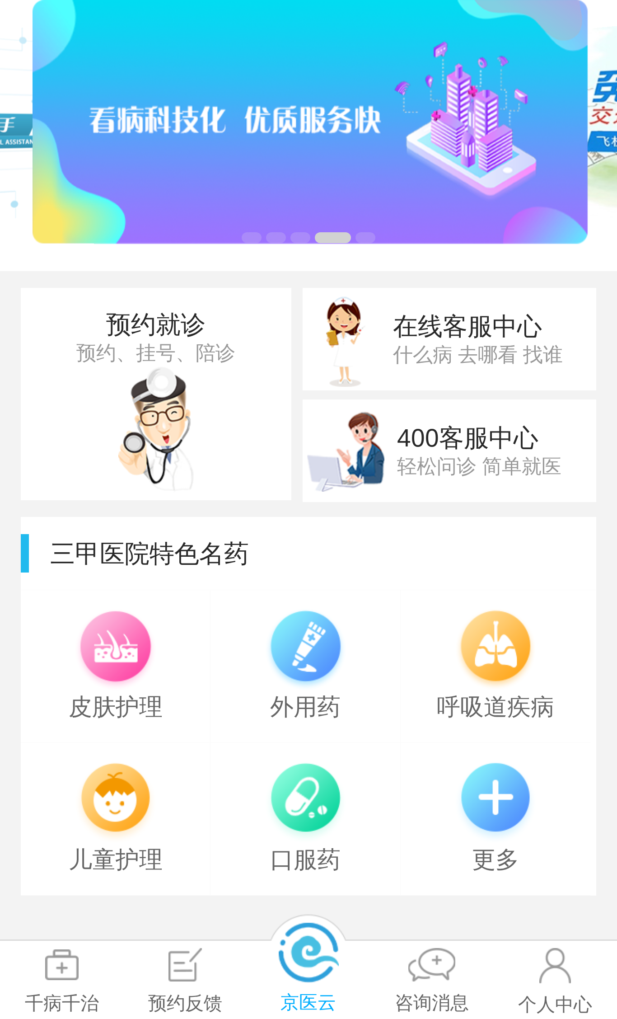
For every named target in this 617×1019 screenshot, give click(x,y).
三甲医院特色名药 (149, 554)
